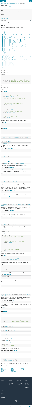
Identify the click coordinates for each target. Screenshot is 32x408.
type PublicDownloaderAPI (5, 55)
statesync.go (23, 368)
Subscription (26, 302)
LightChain (17, 137)
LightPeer (4, 255)
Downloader (5, 128)
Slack (1, 393)
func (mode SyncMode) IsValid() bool (8, 62)
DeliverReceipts (11, 167)
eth (18, 3)
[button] (1, 11)
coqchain (13, 181)
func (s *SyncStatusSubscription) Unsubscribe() (9, 67)
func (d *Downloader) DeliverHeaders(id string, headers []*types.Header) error (14, 39)
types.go (22, 369)
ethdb (14, 136)
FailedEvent (5, 229)
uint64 (11, 96)
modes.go (12, 368)
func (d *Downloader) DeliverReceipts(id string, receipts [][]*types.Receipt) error (15, 41)
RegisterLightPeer (11, 190)
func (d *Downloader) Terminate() (7, 49)
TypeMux (4, 137)
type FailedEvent (3, 51)
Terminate (10, 216)
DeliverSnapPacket (11, 173)
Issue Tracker (26, 383)
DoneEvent (5, 122)
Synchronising (11, 210)
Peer (23, 197)
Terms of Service (16, 401)
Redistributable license (12, 11)
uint (19, 197)
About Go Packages (19, 383)
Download (26, 380)
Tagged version (20, 11)
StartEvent (5, 307)
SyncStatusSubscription (7, 342)
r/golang (2, 394)
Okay (30, 406)
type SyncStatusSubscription (5, 66)
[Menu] (16, 20)
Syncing (13, 300)
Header (24, 156)
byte (21, 163)
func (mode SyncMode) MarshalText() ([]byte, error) (10, 63)
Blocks (10, 112)
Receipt (25, 169)
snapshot (8, 117)
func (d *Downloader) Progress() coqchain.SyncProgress (11, 43)
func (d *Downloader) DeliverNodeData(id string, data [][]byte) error (13, 40)
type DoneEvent (3, 32)
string (15, 156)
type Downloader (3, 33)
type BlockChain (3, 31)
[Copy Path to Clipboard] (24, 3)
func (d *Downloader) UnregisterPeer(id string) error (10, 50)
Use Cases (2, 380)
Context (20, 302)
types (13, 101)
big (23, 204)
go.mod (4, 11)
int (12, 112)
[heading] (3, 1)
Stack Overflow (11, 383)
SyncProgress (17, 181)
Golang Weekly (3, 397)
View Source (29, 75)
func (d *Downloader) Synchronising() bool (9, 48)
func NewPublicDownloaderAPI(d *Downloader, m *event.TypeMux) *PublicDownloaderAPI (16, 56)
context (17, 302)
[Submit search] (28, 1)
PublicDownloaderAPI (7, 274)
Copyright (16, 400)
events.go (2, 370)
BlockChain (5, 91)
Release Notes (27, 384)
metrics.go (2, 371)
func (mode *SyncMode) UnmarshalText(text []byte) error (11, 65)
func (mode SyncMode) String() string (8, 64)
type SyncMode (3, 61)
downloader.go (3, 369)
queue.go (12, 370)
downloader (22, 3)
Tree (10, 117)
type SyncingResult (4, 68)
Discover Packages (3, 3)
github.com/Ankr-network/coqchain (12, 3)
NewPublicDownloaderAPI (7, 284)
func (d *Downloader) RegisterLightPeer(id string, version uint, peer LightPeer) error (15, 44)
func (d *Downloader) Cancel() (7, 36)
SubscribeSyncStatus (16, 292)
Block (15, 101)
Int (25, 204)
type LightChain (3, 52)
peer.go (12, 369)
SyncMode (5, 311)
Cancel (9, 141)
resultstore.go (13, 371)
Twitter (2, 390)
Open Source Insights (5, 18)
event (17, 285)
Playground (10, 380)
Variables (2, 30)
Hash (8, 96)
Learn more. (8, 406)
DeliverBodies (10, 148)
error (14, 109)
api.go (2, 368)
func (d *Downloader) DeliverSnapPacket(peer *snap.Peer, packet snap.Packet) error (15, 42)
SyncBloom (25, 136)
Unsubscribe (15, 350)
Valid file (4, 11)
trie (23, 136)
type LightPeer (3, 53)
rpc (22, 302)
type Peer (2, 54)
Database (16, 136)
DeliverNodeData (11, 161)
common (7, 96)
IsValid (8, 324)
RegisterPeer (10, 196)
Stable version (28, 11)
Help (9, 384)
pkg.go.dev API (19, 384)
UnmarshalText (10, 338)
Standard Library (19, 380)
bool (13, 96)
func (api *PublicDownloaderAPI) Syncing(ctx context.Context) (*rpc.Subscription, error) (16, 59)
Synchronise (10, 202)
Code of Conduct (27, 387)
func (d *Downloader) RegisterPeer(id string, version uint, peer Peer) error (14, 45)
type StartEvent (3, 60)
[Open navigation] (30, 1)
